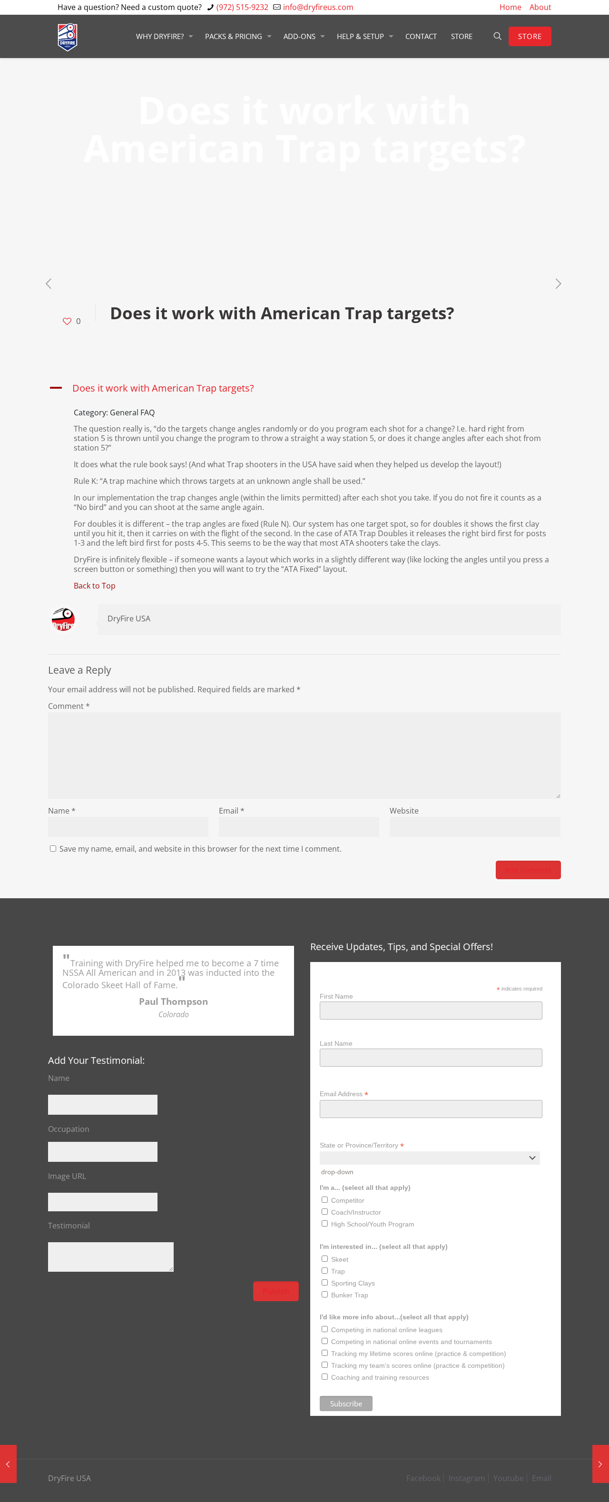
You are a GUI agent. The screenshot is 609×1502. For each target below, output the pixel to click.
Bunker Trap (349, 1295)
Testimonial (69, 1225)
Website (404, 810)
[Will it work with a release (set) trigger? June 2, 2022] (8, 1464)
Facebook (423, 1478)
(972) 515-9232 (242, 7)
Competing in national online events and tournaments (411, 1341)
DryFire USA (129, 618)
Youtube (508, 1478)
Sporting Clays (353, 1283)
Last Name (336, 1043)
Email (232, 810)
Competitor (347, 1200)
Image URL (67, 1176)
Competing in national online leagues (386, 1330)
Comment (69, 706)
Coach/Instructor (356, 1212)
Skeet (339, 1259)
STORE (530, 36)
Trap (338, 1271)
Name (62, 810)
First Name (336, 996)
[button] (304, 388)
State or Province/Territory (362, 1145)
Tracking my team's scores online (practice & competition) (418, 1365)
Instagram (467, 1478)
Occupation (68, 1129)
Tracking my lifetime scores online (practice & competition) (418, 1353)
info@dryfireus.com (318, 7)
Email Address (344, 1094)
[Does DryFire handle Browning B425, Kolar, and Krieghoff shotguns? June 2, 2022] (600, 1464)
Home (510, 7)
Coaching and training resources (380, 1377)
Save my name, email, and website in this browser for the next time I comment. (200, 849)
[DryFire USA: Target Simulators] (68, 36)
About (540, 7)
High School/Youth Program (372, 1224)
